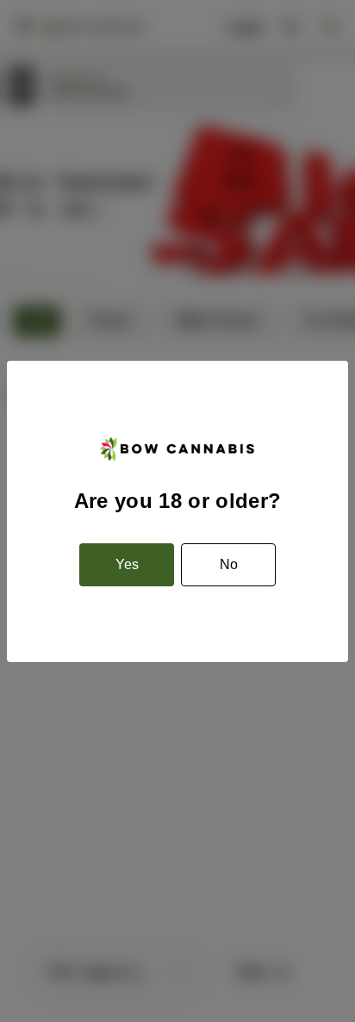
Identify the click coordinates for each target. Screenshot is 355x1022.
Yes (127, 564)
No (229, 564)
